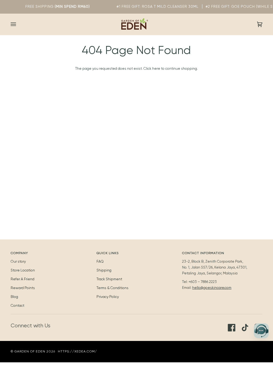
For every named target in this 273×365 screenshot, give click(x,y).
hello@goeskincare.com (211, 287)
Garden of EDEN (29, 351)
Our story (18, 261)
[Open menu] (19, 24)
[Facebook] (232, 328)
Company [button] (19, 253)
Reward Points (23, 288)
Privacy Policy (108, 296)
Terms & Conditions (113, 288)
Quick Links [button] (108, 253)
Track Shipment (109, 279)
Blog (14, 296)
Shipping (104, 270)
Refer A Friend (22, 279)
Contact (17, 305)
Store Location (23, 270)
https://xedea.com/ (77, 351)
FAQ (100, 261)
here (156, 68)
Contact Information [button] (203, 253)
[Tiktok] (245, 328)
